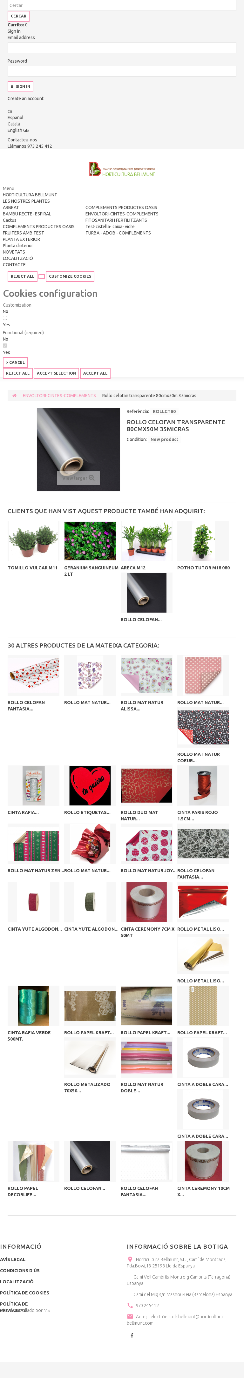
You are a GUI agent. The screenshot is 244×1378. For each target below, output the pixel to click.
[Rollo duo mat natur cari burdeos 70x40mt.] (147, 785)
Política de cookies (24, 1292)
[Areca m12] (147, 541)
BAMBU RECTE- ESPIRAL (27, 213)
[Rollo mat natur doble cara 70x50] (147, 1057)
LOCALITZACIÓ (18, 258)
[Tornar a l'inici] (14, 395)
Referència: (138, 411)
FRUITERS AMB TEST (23, 232)
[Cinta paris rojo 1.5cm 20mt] (203, 785)
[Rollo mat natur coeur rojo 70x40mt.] (203, 727)
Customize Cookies (70, 276)
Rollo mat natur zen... (36, 870)
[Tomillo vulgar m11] (33, 541)
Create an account (26, 98)
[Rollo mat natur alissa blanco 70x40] (147, 675)
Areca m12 (133, 567)
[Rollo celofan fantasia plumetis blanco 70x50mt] (147, 1161)
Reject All (22, 276)
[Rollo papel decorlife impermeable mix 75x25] (33, 1161)
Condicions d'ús (20, 1270)
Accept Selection (56, 373)
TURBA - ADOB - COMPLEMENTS (118, 232)
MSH (48, 1310)
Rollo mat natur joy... (149, 870)
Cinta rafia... (23, 812)
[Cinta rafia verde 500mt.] (33, 1006)
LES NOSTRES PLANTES (26, 201)
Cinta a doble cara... (202, 1084)
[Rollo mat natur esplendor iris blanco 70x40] (90, 675)
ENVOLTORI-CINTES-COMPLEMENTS (122, 213)
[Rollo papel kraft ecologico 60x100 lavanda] (147, 1006)
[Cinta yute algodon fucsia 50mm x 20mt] (33, 902)
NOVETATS (14, 252)
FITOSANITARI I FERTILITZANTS (116, 220)
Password (17, 61)
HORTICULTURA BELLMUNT (30, 194)
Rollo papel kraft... (89, 1032)
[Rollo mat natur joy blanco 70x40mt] (147, 844)
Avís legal (12, 1259)
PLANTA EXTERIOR (21, 239)
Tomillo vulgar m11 (33, 567)
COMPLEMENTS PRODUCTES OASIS (39, 226)
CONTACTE (14, 264)
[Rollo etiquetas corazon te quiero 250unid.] (90, 785)
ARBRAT (11, 207)
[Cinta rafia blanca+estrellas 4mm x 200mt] (33, 785)
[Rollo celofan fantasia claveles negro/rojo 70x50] (33, 675)
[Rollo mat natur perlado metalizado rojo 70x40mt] (90, 844)
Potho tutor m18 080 (203, 567)
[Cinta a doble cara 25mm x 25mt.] (203, 1109)
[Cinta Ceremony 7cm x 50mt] (147, 902)
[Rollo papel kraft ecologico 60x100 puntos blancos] (203, 1006)
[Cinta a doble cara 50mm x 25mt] (203, 1057)
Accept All (95, 373)
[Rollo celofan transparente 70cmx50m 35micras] (147, 593)
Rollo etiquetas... (87, 812)
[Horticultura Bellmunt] (122, 169)
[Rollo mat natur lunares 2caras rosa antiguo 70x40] (203, 675)
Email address (21, 37)
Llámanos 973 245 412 (30, 146)
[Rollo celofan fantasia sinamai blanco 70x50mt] (203, 844)
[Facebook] (132, 1336)
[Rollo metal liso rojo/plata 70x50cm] (203, 902)
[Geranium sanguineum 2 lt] (90, 541)
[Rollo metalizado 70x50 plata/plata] (90, 1057)
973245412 (147, 1305)
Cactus (10, 220)
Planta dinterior (18, 245)
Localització (17, 1281)
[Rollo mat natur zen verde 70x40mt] (33, 844)
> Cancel (15, 362)
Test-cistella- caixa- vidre (110, 226)
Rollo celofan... (141, 619)
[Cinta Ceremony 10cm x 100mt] (203, 1161)
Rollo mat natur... (87, 702)
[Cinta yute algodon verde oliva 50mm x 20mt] (90, 902)
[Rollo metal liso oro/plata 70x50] (203, 954)
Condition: (137, 439)
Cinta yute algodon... (35, 929)
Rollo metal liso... (200, 929)
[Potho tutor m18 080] (203, 541)
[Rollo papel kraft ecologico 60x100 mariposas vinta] (90, 1006)
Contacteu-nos (22, 139)
